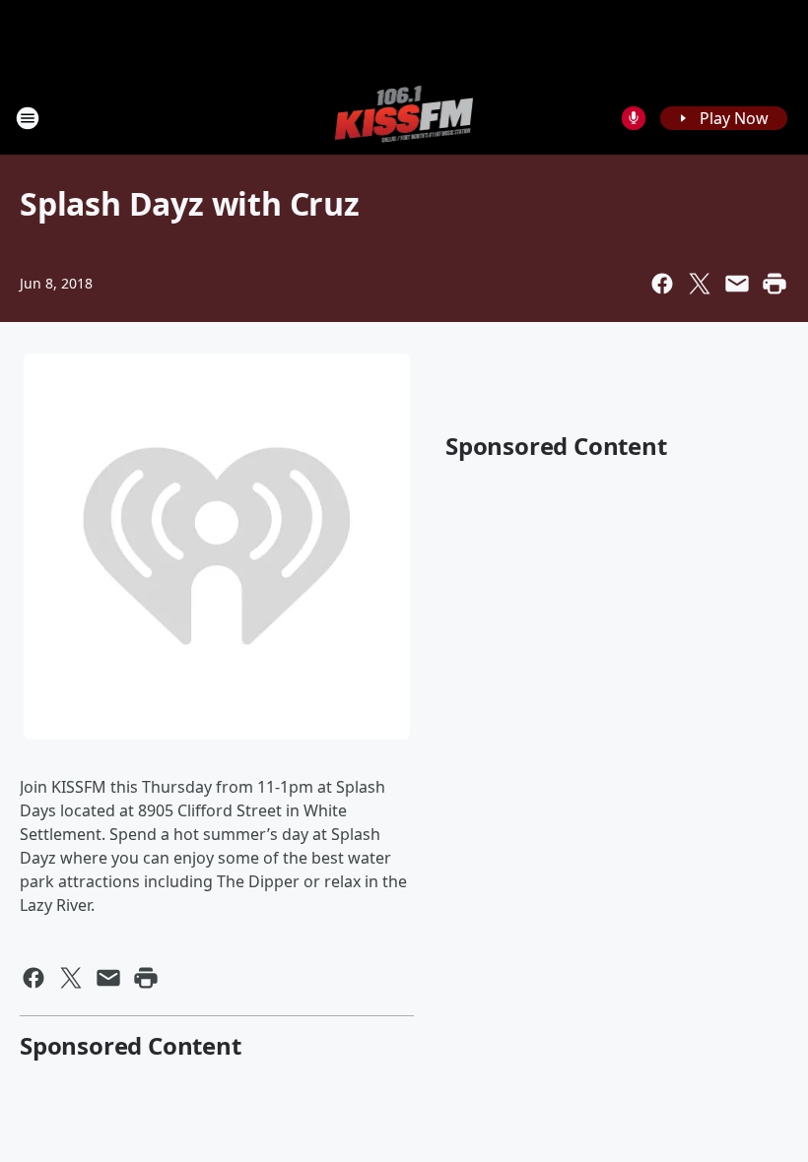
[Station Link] (404, 118)
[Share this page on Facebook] (662, 283)
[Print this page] (774, 283)
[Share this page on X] (699, 283)
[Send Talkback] (633, 118)
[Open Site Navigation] (27, 118)
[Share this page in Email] (737, 283)
